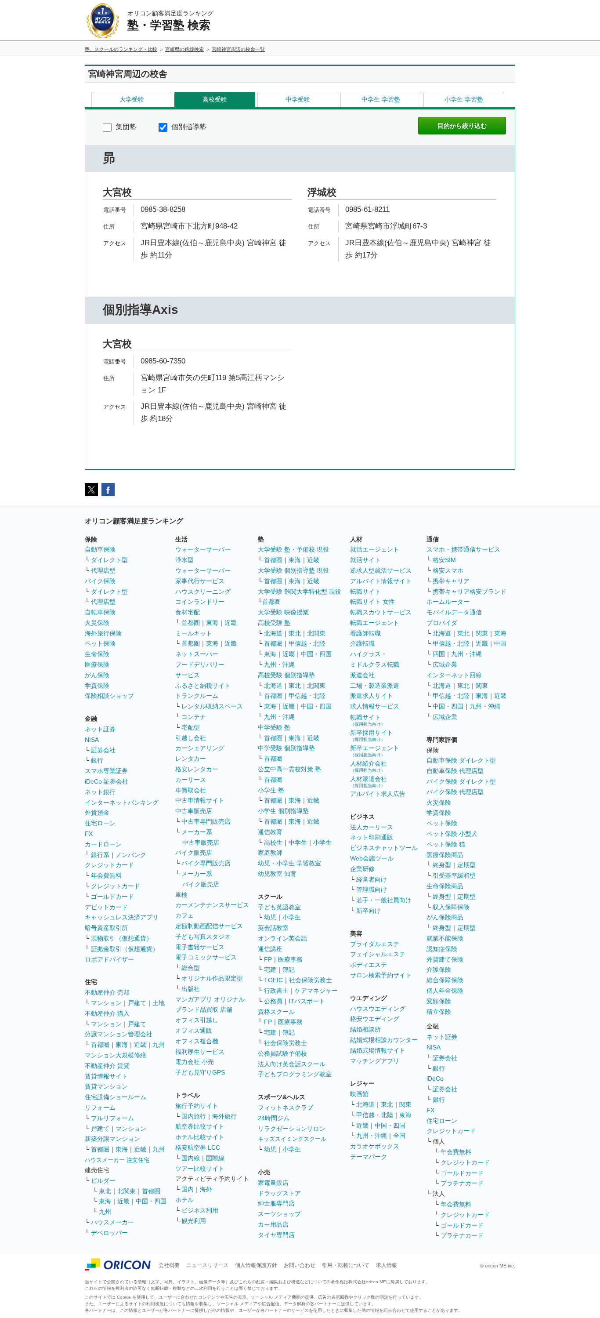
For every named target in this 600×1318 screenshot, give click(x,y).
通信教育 (270, 831)
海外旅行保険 (103, 633)
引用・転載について (345, 1265)
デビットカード (106, 907)
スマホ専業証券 (106, 770)
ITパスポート (307, 1001)
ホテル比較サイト (199, 1136)
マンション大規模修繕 (115, 1055)
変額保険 (439, 1001)
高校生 (273, 842)
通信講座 (270, 948)
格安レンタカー (196, 769)
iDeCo (435, 1078)
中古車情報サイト (199, 800)
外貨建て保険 (445, 959)
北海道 (273, 633)
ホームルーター (448, 601)
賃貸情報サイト (106, 1076)
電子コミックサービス (206, 957)
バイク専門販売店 (206, 863)
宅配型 (190, 727)
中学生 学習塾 (380, 99)
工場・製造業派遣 (374, 685)
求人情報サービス (374, 706)
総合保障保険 (445, 980)
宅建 (270, 969)
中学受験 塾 (274, 727)
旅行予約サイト (196, 1105)
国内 (187, 1189)
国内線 (190, 1158)
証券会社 (103, 750)
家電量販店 (273, 1182)
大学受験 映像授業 (283, 612)
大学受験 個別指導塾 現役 (293, 570)
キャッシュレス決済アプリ (122, 917)
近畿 (140, 1044)
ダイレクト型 (109, 559)
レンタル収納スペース (212, 706)
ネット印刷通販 (371, 837)
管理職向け (371, 889)
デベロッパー (109, 1232)
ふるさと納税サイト (203, 685)
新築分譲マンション (112, 1138)
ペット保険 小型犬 (452, 833)
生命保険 (97, 653)
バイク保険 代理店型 (455, 791)
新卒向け (368, 910)
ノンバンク (131, 854)
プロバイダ (442, 622)
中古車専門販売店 (206, 821)
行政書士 (276, 990)
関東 (405, 1104)
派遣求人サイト (371, 695)
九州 (158, 1044)
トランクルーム (196, 695)
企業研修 (362, 868)
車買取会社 (190, 790)
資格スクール (276, 1011)
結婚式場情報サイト (377, 1050)
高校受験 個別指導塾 (286, 675)
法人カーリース (371, 827)
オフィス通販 (193, 1030)
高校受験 (214, 99)
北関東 (126, 1191)
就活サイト (365, 559)
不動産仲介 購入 (107, 1013)
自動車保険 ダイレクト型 (461, 760)
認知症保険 (442, 948)
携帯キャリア (451, 581)
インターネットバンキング (122, 802)
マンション (106, 1002)
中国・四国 (151, 1201)
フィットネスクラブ (285, 1107)
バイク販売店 (193, 852)
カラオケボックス (374, 1146)
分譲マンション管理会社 (118, 1034)
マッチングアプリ (374, 1060)
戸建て (137, 1002)
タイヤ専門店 (276, 1234)
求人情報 (386, 1265)
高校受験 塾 (274, 622)
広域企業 (445, 664)
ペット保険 (100, 643)
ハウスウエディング (377, 1008)
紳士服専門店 (276, 1203)
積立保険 (439, 1011)
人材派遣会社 (368, 781)
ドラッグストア (279, 1193)
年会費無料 (106, 875)
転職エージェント (374, 622)
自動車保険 (100, 549)
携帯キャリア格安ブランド (469, 591)
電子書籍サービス (199, 947)
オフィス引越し (196, 1020)
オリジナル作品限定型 (212, 978)
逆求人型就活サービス (381, 570)
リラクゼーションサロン (291, 1128)
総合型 (190, 967)
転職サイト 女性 (372, 601)
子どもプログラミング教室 (295, 1074)
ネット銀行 (100, 791)
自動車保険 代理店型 (455, 770)
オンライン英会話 (282, 938)
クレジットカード (109, 864)
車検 (181, 894)
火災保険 (97, 622)
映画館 (359, 1093)
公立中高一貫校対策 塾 (289, 769)
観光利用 (193, 1220)
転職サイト (365, 591)
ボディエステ (368, 964)
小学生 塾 (271, 790)
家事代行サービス (199, 581)
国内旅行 (193, 1116)
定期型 (466, 864)
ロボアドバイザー (109, 959)
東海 (122, 1044)
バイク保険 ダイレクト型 (461, 781)
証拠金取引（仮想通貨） (125, 948)
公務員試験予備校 (282, 1053)
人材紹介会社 (368, 766)
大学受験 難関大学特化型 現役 (299, 591)
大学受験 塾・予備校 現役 (293, 549)
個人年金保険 (445, 990)
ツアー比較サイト (199, 1168)
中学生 (298, 842)
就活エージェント (374, 549)
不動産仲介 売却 (107, 992)
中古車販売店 (193, 810)
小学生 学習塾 (464, 99)
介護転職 (362, 643)
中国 (500, 643)
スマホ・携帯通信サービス (463, 549)
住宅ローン (100, 823)
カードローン (103, 844)
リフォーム (100, 1107)
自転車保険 (100, 612)
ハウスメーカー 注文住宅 (117, 1160)
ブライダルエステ (374, 944)
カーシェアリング (199, 748)
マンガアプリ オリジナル (210, 999)
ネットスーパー (196, 653)
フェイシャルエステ (377, 954)
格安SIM (444, 559)
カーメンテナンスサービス (212, 904)
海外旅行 (224, 1116)
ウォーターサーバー (203, 549)
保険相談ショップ (109, 695)
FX (89, 833)
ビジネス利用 (199, 1210)
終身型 (442, 864)
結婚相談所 (365, 1029)
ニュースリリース (207, 1265)
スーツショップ (279, 1213)
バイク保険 (100, 581)
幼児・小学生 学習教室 (289, 863)
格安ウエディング (374, 1018)
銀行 (97, 760)
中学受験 (298, 99)
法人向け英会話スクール (291, 1063)
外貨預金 (97, 812)
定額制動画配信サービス (209, 925)
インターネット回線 (454, 675)
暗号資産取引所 (106, 927)
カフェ (184, 915)
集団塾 (125, 127)
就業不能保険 (445, 938)
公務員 (273, 1001)
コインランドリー (199, 601)
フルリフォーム (112, 1118)
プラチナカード (462, 1183)
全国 (399, 1135)
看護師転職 (365, 633)
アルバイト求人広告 (377, 793)
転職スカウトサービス (381, 612)
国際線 (215, 1158)
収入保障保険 (451, 907)
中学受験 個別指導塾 (286, 748)
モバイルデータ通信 (454, 612)
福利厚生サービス (199, 1051)
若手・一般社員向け (384, 900)
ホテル (184, 1199)
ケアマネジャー (316, 990)
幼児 (270, 917)
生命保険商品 (445, 886)
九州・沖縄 (279, 664)
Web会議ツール (372, 858)
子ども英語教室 (279, 907)
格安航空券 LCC (197, 1147)
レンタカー (190, 758)
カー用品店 (273, 1224)
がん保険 (97, 675)
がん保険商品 (445, 917)
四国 (439, 653)
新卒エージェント (374, 750)
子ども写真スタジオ (203, 936)
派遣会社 (362, 675)
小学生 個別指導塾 (283, 810)
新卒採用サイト (371, 735)
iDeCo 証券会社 (106, 781)
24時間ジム (273, 1118)
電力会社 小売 (194, 1061)
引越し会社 (190, 737)
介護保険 (439, 969)
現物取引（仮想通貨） (121, 938)
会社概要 (169, 1265)
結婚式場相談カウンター (384, 1039)
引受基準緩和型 (454, 875)
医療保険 (97, 664)
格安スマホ (448, 570)
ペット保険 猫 (446, 844)
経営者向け (371, 879)
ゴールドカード (112, 896)
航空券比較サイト (199, 1126)
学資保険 (97, 685)
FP (268, 959)
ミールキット (193, 633)
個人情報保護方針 (256, 1265)
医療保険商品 (445, 854)
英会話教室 (273, 927)
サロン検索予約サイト (381, 975)
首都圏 (100, 1044)
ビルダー (103, 1180)
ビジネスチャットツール (384, 847)
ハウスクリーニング (203, 591)
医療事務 (290, 959)
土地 (158, 1002)
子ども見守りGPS (200, 1072)
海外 (206, 1189)
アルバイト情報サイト (381, 581)
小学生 (322, 842)
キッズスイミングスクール (292, 1139)
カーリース (190, 779)
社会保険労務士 (310, 980)
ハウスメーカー (112, 1222)
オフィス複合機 (196, 1041)
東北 (105, 1191)
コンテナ (193, 716)
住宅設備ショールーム (115, 1096)
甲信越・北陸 (307, 643)
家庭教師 (270, 852)
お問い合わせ (299, 1265)
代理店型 (103, 570)
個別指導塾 (188, 127)
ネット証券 (100, 729)
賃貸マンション (106, 1086)
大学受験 (131, 99)
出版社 (190, 988)
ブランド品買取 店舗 (203, 1009)
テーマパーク (368, 1156)
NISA (92, 739)
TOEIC (273, 980)
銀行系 (100, 854)
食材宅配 (187, 612)
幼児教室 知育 (277, 873)
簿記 (288, 969)
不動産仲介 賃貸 (107, 1065)
